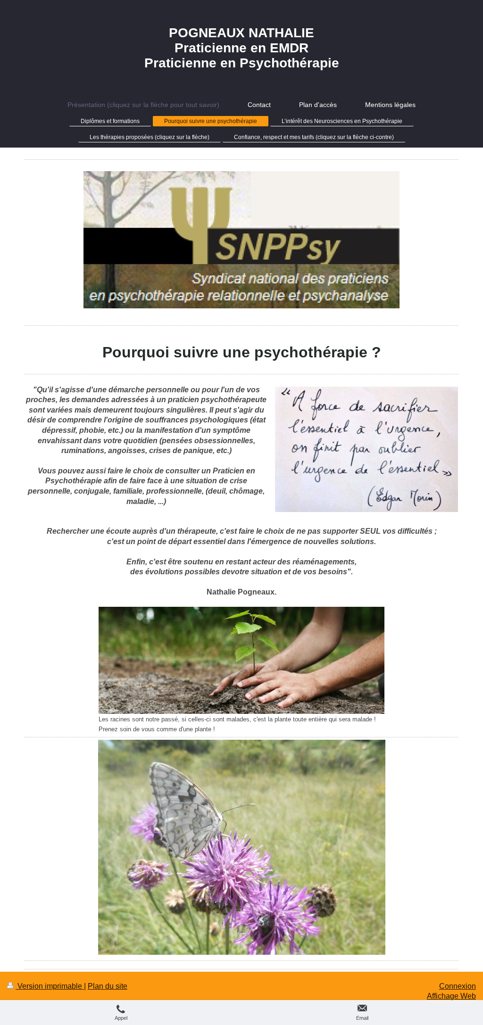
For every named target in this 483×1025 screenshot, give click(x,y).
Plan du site (107, 986)
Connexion (457, 986)
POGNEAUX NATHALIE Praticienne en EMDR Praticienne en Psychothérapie (241, 47)
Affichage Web (451, 996)
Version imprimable (50, 986)
